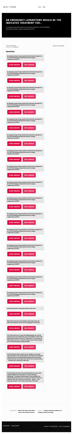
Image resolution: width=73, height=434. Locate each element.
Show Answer (14, 65)
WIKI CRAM (54, 426)
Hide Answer (29, 65)
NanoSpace (67, 426)
